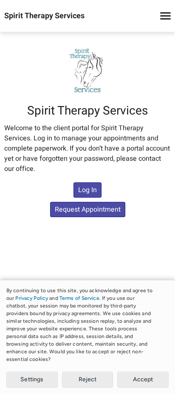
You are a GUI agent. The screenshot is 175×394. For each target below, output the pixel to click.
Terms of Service (79, 298)
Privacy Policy (31, 298)
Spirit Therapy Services (44, 16)
